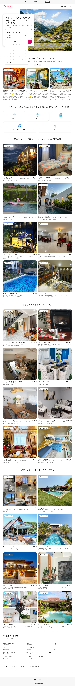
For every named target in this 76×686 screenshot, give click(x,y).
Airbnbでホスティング (65, 6)
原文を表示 (47, 2)
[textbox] (12, 37)
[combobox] (19, 32)
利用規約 (41, 683)
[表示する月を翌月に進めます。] (25, 41)
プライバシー (35, 683)
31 (10, 62)
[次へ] (40, 65)
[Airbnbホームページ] (7, 6)
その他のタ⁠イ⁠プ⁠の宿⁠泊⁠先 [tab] (8, 639)
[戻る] (35, 65)
